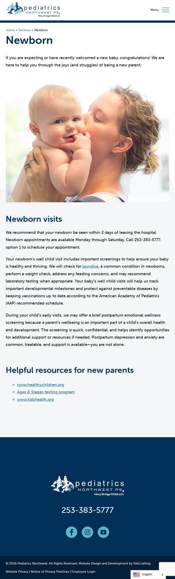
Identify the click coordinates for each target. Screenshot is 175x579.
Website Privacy (17, 571)
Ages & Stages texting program (46, 391)
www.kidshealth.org (35, 399)
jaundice (90, 266)
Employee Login (83, 571)
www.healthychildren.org (40, 384)
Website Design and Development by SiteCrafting (114, 563)
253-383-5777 (88, 510)
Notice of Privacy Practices (50, 571)
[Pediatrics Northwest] (33, 10)
